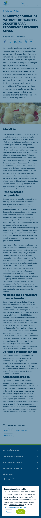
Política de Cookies (16, 505)
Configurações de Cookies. (15, 507)
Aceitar (21, 512)
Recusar (9, 512)
